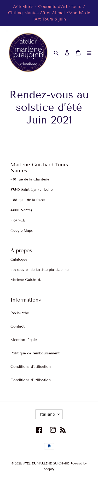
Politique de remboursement (35, 353)
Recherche (19, 313)
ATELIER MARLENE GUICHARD (46, 463)
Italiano (47, 414)
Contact (17, 326)
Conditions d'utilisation (30, 366)
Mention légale (23, 340)
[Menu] (89, 52)
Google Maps (21, 231)
